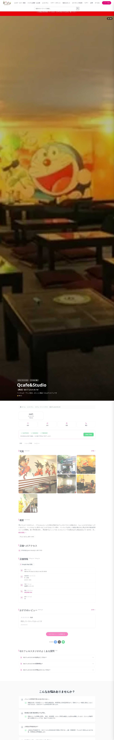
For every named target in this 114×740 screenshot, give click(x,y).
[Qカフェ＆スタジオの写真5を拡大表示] (86, 483)
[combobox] (57, 8)
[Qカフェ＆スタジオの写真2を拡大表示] (66, 464)
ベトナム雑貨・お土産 (34, 3)
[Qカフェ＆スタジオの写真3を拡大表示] (86, 464)
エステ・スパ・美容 (19, 3)
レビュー (37, 443)
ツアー (86, 3)
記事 (91, 3)
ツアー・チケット (56, 3)
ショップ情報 (28, 443)
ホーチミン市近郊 (77, 3)
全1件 (92, 609)
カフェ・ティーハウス (41, 407)
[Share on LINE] (63, 642)
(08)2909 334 (28, 592)
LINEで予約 (88, 434)
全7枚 (92, 451)
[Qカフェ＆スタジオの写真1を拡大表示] (38, 474)
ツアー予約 (106, 3)
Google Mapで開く (27, 564)
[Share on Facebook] (55, 642)
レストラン (45, 3)
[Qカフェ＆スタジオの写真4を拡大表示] (66, 483)
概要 (21, 443)
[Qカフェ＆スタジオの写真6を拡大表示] (28, 503)
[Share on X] (59, 642)
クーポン (97, 3)
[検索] (77, 8)
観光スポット (66, 3)
